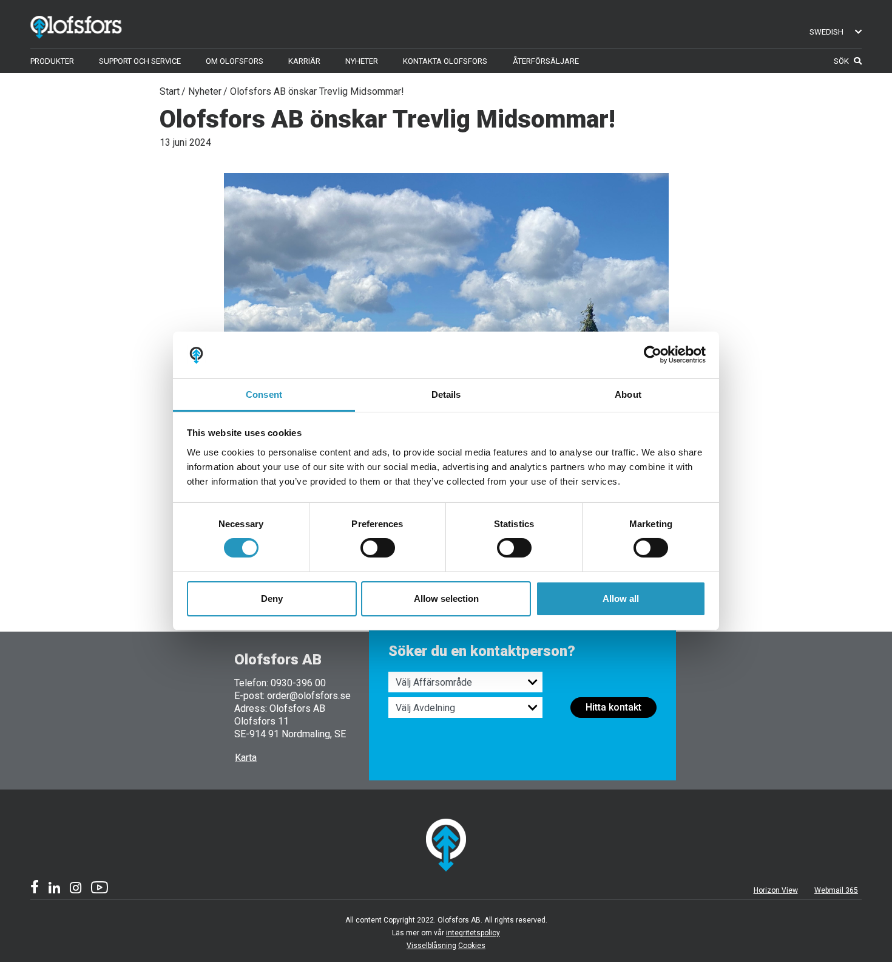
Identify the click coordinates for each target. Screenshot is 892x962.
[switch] (377, 548)
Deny (272, 598)
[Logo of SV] (93, 25)
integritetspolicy (473, 933)
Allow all (621, 598)
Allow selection (446, 598)
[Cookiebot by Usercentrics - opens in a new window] (653, 355)
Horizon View (776, 890)
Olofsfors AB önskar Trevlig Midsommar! (317, 91)
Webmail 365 (836, 890)
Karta (246, 757)
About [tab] (628, 394)
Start (170, 91)
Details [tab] (446, 394)
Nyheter (204, 91)
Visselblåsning (431, 945)
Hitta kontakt (613, 707)
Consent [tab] (264, 394)
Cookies (471, 945)
